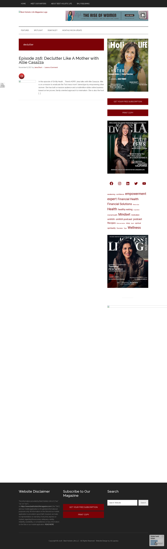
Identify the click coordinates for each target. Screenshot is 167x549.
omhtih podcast (124, 219)
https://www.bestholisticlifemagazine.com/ (36, 506)
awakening (111, 194)
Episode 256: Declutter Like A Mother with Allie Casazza (59, 60)
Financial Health (128, 199)
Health (112, 209)
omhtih (111, 219)
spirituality (111, 228)
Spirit (132, 223)
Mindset (124, 214)
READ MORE (49, 524)
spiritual (138, 223)
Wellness (134, 228)
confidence (120, 194)
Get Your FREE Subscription (128, 102)
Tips (125, 228)
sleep (128, 223)
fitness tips (136, 204)
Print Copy (127, 113)
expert (112, 199)
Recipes (111, 223)
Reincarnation (121, 223)
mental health (112, 215)
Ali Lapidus (114, 541)
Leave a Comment (51, 67)
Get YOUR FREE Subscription (83, 507)
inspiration (136, 210)
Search (143, 503)
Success (120, 228)
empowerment (135, 194)
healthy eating (125, 209)
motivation (135, 215)
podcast (137, 219)
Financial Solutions (119, 204)
